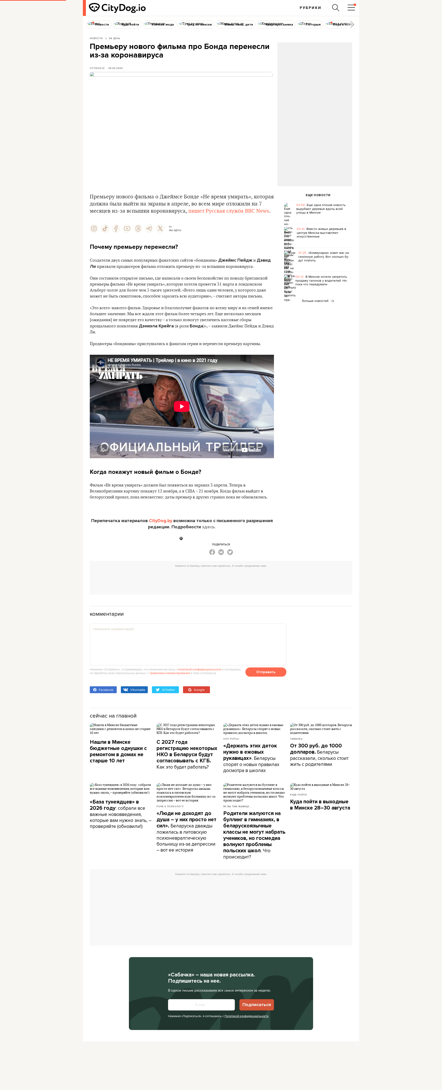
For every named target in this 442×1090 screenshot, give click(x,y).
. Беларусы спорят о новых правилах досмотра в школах (251, 758)
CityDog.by (160, 521)
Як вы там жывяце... (237, 806)
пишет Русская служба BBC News (228, 211)
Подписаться (256, 1004)
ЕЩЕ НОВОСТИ (318, 195)
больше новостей (315, 300)
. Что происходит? (254, 835)
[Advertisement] (314, 79)
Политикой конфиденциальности (246, 1016)
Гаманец (296, 738)
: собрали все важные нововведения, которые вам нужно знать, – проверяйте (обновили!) (120, 814)
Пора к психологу (170, 806)
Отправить (266, 672)
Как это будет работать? (187, 754)
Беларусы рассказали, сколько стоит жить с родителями (319, 755)
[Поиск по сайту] (336, 7)
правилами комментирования (170, 673)
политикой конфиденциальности (199, 669)
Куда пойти (298, 794)
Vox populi (231, 738)
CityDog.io (97, 68)
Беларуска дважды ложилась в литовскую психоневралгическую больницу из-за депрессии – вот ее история (186, 831)
